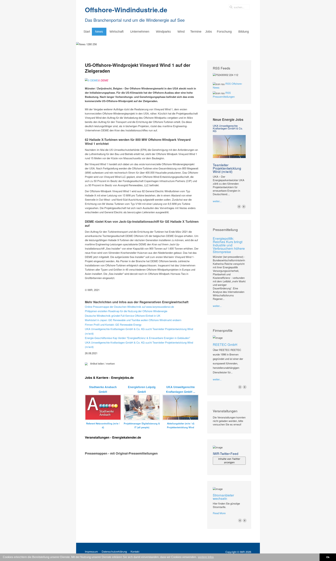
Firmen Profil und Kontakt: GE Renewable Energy (113, 324)
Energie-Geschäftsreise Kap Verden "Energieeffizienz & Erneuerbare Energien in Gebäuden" (137, 338)
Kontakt (135, 551)
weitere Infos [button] (206, 557)
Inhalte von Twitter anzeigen (229, 460)
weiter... (217, 201)
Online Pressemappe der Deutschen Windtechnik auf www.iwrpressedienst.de (129, 306)
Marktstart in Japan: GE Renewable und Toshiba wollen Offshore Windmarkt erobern (133, 320)
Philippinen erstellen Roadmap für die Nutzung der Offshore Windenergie (126, 311)
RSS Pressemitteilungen (224, 94)
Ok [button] (328, 557)
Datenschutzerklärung (114, 551)
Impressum (91, 551)
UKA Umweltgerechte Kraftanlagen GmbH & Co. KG (228, 128)
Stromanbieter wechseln (223, 497)
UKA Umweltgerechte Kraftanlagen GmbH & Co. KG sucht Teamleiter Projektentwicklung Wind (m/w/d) (139, 331)
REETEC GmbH (225, 344)
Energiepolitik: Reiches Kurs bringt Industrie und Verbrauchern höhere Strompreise (229, 245)
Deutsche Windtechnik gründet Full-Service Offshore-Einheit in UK (122, 315)
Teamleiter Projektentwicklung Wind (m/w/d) (227, 168)
